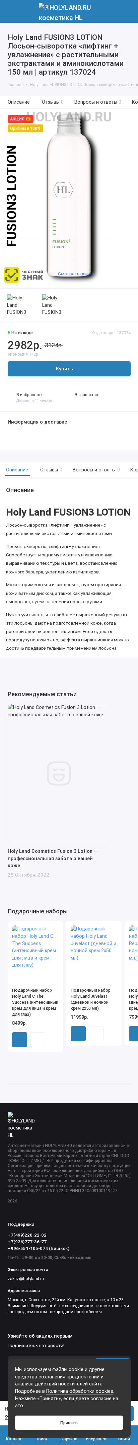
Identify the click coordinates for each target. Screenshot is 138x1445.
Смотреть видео (76, 273)
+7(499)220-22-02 (27, 1235)
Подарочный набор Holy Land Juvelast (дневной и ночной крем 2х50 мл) (91, 999)
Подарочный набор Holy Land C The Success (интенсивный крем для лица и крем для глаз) (35, 1002)
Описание (19, 102)
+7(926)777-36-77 (27, 1241)
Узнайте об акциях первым (40, 1336)
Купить (19, 1039)
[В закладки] (54, 929)
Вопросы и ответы (98, 102)
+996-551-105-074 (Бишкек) (38, 1248)
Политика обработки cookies (79, 1391)
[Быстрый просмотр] (37, 1039)
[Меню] (11, 11)
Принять (69, 1422)
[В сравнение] (45, 929)
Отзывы (53, 102)
